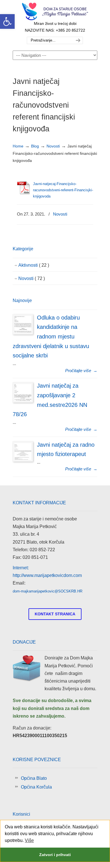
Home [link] (18, 146)
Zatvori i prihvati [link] (55, 854)
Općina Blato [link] (34, 778)
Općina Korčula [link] (36, 787)
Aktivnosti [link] (33, 265)
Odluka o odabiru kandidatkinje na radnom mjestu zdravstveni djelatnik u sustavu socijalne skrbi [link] (51, 336)
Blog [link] (35, 146)
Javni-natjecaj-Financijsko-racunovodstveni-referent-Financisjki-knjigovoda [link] (63, 190)
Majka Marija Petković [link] (55, 11)
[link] (7, 21)
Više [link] (29, 840)
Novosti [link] (53, 146)
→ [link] (81, 370)
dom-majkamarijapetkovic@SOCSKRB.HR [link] (47, 591)
